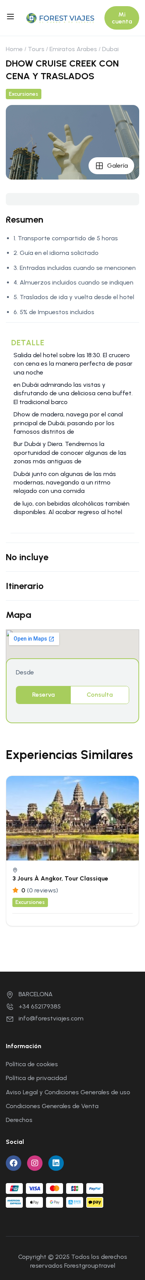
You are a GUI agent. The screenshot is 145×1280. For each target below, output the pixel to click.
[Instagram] (35, 1163)
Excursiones (23, 94)
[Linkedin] (56, 1163)
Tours (36, 49)
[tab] (43, 694)
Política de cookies (32, 1064)
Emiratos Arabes (73, 49)
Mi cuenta (122, 18)
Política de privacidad (36, 1078)
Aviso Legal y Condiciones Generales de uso (68, 1092)
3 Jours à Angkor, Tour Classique (60, 878)
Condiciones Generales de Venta (52, 1106)
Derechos (19, 1120)
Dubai (110, 49)
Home (14, 49)
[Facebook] (13, 1163)
